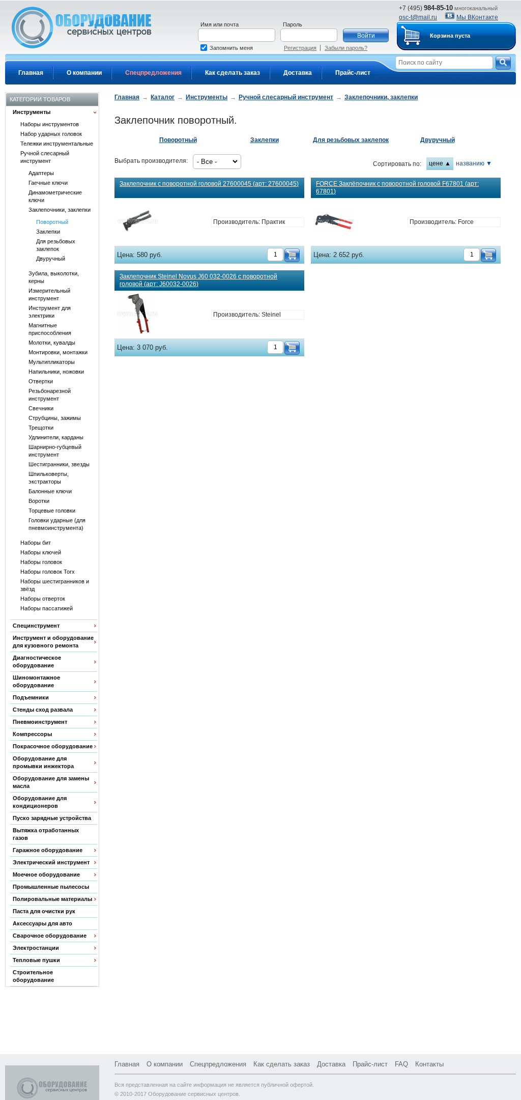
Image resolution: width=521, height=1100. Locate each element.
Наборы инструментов (49, 124)
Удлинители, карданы (55, 437)
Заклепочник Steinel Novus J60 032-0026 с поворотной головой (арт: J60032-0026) (198, 280)
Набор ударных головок (51, 134)
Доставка (297, 72)
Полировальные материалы (52, 899)
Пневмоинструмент (40, 722)
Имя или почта (219, 24)
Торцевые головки (51, 510)
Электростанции (36, 948)
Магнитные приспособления (49, 329)
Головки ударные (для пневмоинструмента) (56, 524)
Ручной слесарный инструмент (44, 157)
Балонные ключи (50, 491)
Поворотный (52, 222)
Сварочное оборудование (49, 936)
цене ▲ (440, 163)
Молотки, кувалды (51, 343)
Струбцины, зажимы (54, 418)
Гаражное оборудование (47, 850)
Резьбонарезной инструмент (49, 395)
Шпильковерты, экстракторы (48, 478)
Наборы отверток (42, 599)
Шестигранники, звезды (59, 464)
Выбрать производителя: (151, 160)
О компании (84, 72)
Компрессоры (32, 734)
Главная (30, 72)
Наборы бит (35, 543)
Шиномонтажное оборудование (36, 681)
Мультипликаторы (51, 362)
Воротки (38, 501)
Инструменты (31, 112)
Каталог (163, 97)
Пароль (292, 24)
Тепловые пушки (36, 960)
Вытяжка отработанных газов (46, 834)
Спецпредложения (153, 72)
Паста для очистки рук (44, 911)
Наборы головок (41, 562)
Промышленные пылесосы (51, 887)
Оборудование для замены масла (51, 782)
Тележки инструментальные (56, 143)
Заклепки (48, 232)
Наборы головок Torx (47, 572)
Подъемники (31, 697)
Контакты (429, 1064)
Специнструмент (36, 626)
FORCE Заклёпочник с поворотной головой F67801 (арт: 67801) (397, 187)
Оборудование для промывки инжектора (43, 762)
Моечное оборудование (46, 874)
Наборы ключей (40, 552)
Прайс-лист (352, 72)
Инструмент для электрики (49, 312)
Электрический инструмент (51, 862)
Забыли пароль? (346, 48)
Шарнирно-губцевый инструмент (54, 451)
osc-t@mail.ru (418, 17)
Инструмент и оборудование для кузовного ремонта (53, 641)
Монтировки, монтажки (58, 352)
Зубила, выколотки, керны (53, 277)
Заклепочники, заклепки (59, 210)
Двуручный (50, 259)
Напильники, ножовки (56, 372)
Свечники (40, 408)
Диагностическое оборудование (37, 661)
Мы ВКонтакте (477, 17)
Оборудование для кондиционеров (40, 802)
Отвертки (40, 381)
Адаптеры (41, 173)
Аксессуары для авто (42, 923)
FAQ (401, 1064)
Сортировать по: (397, 163)
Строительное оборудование (33, 976)
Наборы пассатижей (46, 608)
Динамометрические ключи (55, 196)
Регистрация (300, 48)
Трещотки (40, 428)
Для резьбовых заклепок (55, 245)
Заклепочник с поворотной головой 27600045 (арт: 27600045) (209, 183)
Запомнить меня (231, 48)
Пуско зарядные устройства (52, 818)
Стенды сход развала (43, 710)
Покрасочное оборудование (53, 746)
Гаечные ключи (48, 183)
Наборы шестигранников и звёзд (54, 585)
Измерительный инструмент (49, 294)
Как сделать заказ (232, 72)
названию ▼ (474, 163)
